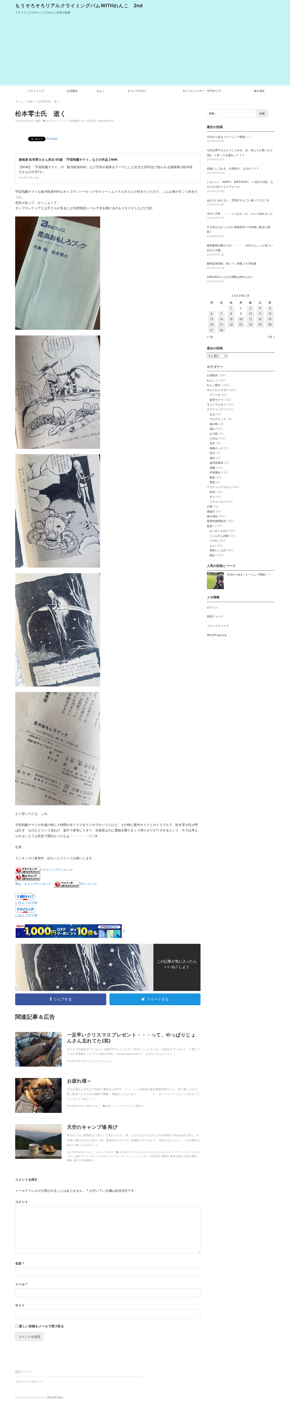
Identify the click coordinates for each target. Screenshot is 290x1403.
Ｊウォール (216, 501)
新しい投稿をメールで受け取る (41, 1326)
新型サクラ (216, 399)
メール (21, 1284)
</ (123, 930)
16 (240, 319)
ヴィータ (215, 394)
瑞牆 (212, 467)
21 (221, 324)
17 (250, 319)
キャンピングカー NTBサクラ (202, 90)
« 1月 (210, 337)
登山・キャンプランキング (33, 884)
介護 (209, 506)
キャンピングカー (218, 390)
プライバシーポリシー (29, 1381)
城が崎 (214, 424)
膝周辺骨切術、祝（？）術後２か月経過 (231, 263)
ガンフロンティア (56, 120)
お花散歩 (72, 90)
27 (211, 330)
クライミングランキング (56, 869)
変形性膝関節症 (216, 521)
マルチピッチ (218, 419)
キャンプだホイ (137, 90)
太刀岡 (214, 433)
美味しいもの (218, 550)
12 (269, 313)
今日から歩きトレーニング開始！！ (229, 136)
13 (211, 319)
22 (231, 324)
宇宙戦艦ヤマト (76, 120)
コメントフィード (218, 625)
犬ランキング (88, 884)
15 (231, 319)
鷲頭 (212, 482)
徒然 (38, 120)
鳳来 (212, 477)
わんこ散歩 (214, 385)
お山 (212, 414)
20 (211, 324)
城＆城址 (259, 90)
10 (250, 313)
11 (260, 313)
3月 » (271, 337)
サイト (20, 1305)
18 (260, 319)
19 (269, 319)
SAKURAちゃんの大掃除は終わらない (230, 277)
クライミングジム (218, 487)
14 (221, 319)
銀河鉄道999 (106, 120)
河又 (212, 453)
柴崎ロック (216, 448)
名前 (19, 1263)
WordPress (55, 1397)
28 (221, 330)
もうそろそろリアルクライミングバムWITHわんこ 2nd (79, 5)
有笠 (212, 443)
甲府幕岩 (215, 472)
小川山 (214, 438)
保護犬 (211, 511)
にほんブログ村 (26, 903)
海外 (212, 458)
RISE (213, 492)
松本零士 (92, 120)
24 (250, 324)
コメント (21, 1202)
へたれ (214, 540)
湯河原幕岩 (216, 462)
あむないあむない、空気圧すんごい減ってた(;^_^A (238, 200)
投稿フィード (215, 616)
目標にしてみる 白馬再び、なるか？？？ (233, 168)
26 (270, 324)
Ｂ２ (212, 496)
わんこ (101, 90)
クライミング (36, 90)
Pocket (52, 139)
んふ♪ (213, 545)
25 (260, 324)
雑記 (212, 555)
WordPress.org (217, 635)
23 (240, 324)
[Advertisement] (145, 51)
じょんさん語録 (219, 535)
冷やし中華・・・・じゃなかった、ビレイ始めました (240, 213)
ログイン (212, 607)
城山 (212, 428)
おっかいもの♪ (218, 530)
